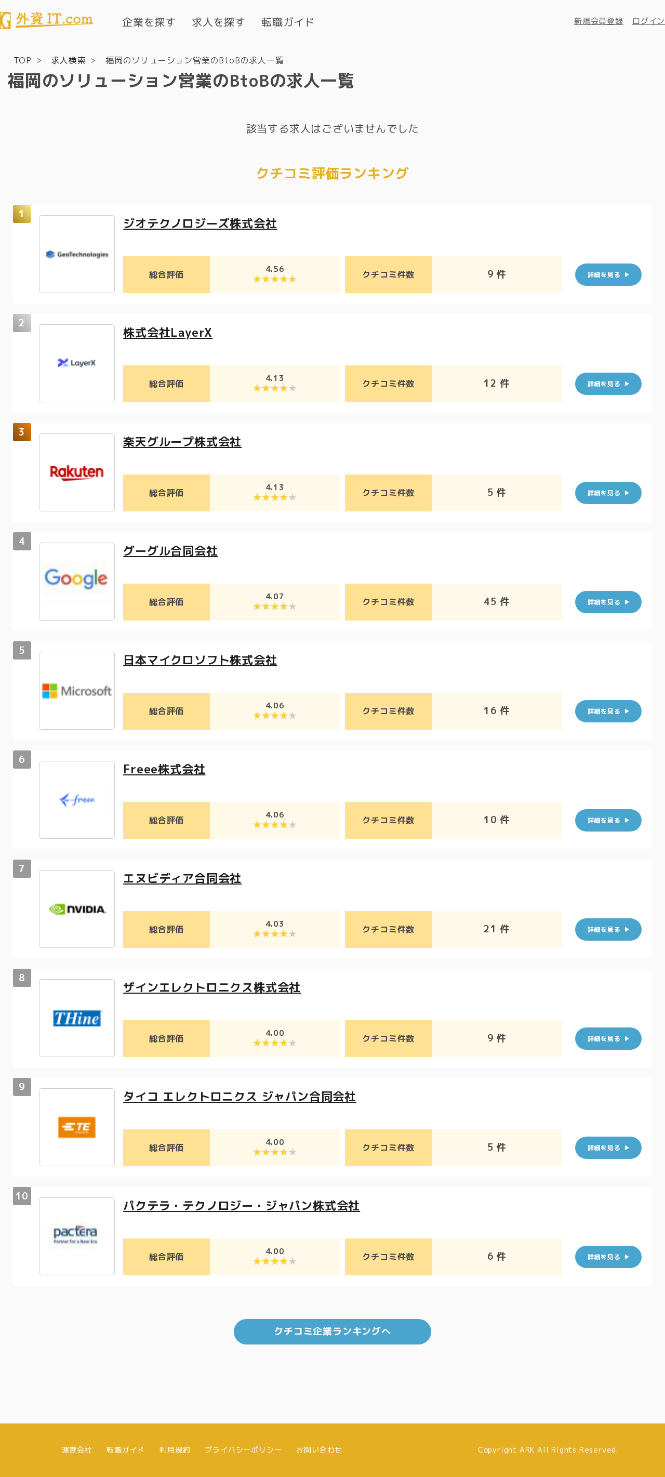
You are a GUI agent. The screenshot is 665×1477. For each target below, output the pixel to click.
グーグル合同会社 (170, 551)
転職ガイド (288, 22)
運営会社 (76, 1450)
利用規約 (174, 1450)
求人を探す (219, 22)
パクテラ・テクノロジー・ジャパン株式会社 (241, 1205)
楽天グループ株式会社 (182, 441)
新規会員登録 (598, 21)
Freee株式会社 (164, 769)
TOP (23, 60)
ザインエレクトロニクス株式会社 (212, 987)
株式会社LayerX (167, 332)
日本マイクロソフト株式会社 (200, 660)
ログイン (648, 21)
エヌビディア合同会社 (182, 878)
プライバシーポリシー (243, 1450)
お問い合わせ (319, 1450)
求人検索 (68, 60)
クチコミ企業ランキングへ (332, 1331)
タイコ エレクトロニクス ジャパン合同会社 (239, 1096)
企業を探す (149, 22)
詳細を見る (604, 274)
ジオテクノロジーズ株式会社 (200, 223)
